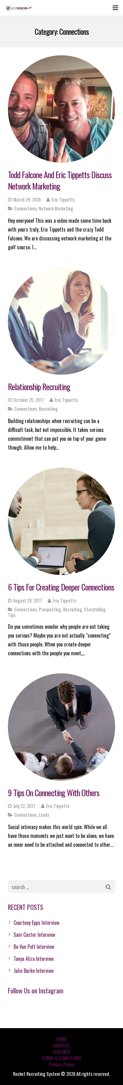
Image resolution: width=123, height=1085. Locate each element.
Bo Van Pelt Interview (34, 946)
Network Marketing (56, 208)
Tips (11, 615)
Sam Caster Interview (34, 934)
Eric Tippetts (63, 199)
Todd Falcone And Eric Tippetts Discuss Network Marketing (60, 180)
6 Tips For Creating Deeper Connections (61, 587)
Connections (25, 208)
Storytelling (95, 609)
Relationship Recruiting (39, 386)
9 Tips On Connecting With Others (53, 792)
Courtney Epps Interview (36, 922)
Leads (44, 814)
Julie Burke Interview (34, 970)
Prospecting (50, 609)
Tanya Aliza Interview (34, 958)
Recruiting (48, 408)
